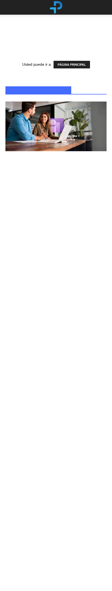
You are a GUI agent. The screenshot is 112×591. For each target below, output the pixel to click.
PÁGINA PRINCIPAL (72, 64)
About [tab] (92, 250)
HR (9, 148)
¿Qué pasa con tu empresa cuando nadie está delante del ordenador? (51, 483)
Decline (56, 350)
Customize (53, 333)
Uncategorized (15, 376)
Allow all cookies (56, 315)
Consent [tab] (20, 250)
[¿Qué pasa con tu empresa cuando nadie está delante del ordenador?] (56, 439)
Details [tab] (56, 250)
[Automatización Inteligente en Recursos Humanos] (56, 126)
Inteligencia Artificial (19, 224)
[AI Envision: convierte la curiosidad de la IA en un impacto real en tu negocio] (56, 202)
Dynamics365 (15, 546)
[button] (104, 7)
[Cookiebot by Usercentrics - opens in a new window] (82, 235)
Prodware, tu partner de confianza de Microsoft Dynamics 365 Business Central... (47, 563)
